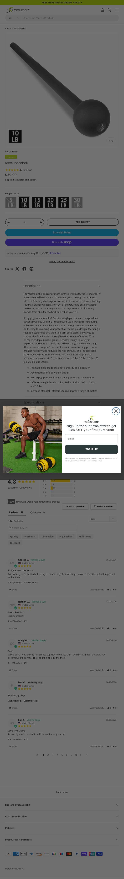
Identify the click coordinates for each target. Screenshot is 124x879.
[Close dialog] (116, 411)
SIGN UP (91, 449)
